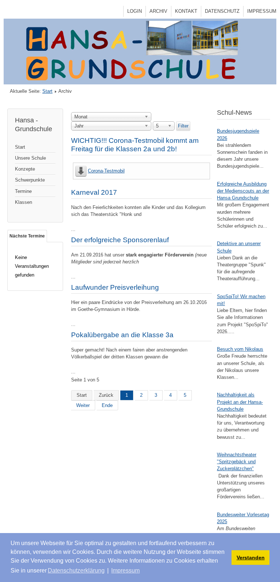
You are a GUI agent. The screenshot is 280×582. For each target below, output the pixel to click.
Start (47, 91)
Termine (23, 191)
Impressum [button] (125, 570)
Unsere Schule (30, 158)
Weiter (83, 405)
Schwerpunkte (30, 180)
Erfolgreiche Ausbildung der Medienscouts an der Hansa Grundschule (243, 191)
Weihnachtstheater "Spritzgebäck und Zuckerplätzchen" (236, 461)
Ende (107, 405)
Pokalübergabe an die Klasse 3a (122, 335)
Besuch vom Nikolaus (240, 349)
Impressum (261, 11)
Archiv (158, 11)
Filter (183, 126)
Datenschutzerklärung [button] (76, 570)
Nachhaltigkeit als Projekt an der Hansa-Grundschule (240, 401)
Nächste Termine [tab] (27, 236)
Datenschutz (222, 11)
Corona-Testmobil (106, 171)
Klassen (23, 202)
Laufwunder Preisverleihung (115, 287)
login (134, 11)
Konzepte (25, 169)
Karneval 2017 (94, 192)
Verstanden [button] (251, 557)
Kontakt (186, 11)
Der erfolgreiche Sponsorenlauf (120, 240)
